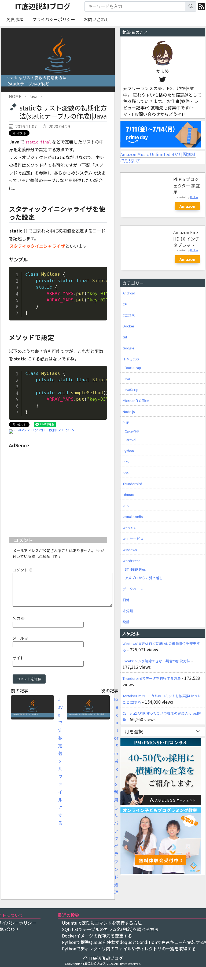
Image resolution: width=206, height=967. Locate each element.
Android (129, 293)
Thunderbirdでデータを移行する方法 (152, 678)
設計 (126, 621)
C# (125, 304)
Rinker (194, 197)
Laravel (130, 439)
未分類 (128, 610)
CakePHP (132, 431)
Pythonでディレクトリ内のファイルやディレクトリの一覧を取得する (129, 948)
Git (125, 336)
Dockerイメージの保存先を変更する (97, 935)
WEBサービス (133, 538)
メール (20, 638)
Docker (128, 326)
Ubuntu (128, 494)
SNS (126, 472)
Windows (130, 549)
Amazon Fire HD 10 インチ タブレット (186, 238)
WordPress (132, 560)
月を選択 (134, 731)
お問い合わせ (96, 19)
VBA (126, 505)
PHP (126, 422)
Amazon (187, 206)
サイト (18, 657)
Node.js (129, 411)
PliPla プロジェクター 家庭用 (186, 185)
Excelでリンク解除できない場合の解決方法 (156, 660)
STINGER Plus (135, 569)
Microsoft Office (136, 400)
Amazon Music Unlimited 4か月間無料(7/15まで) (158, 157)
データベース (133, 588)
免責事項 (15, 19)
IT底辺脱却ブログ (43, 6)
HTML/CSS (131, 358)
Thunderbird (132, 483)
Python (128, 450)
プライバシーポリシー (53, 19)
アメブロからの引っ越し (144, 577)
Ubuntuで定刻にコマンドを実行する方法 (102, 923)
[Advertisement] (58, 489)
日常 (126, 599)
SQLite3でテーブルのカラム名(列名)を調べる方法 (110, 929)
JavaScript (131, 389)
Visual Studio (133, 516)
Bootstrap (133, 367)
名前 (19, 618)
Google (128, 347)
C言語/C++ (131, 315)
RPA (126, 461)
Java (126, 378)
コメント (22, 570)
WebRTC (129, 527)
